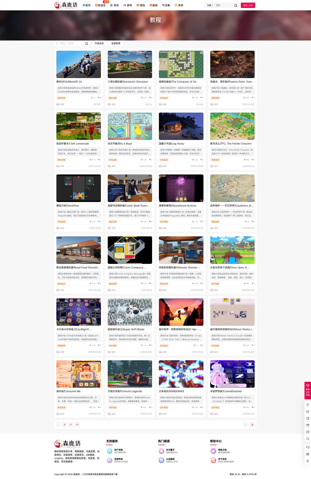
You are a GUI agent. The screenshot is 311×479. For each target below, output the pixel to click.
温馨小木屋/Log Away (171, 143)
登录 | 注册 (248, 5)
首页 (88, 5)
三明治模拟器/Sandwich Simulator (128, 81)
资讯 (116, 5)
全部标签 (115, 43)
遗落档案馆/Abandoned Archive (177, 205)
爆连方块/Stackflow (67, 205)
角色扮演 (61, 407)
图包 (142, 5)
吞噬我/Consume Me (68, 391)
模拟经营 (113, 98)
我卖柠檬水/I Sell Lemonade (72, 143)
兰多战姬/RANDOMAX (171, 391)
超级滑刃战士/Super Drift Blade (126, 329)
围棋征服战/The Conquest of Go (177, 81)
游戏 (129, 5)
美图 (155, 5)
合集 (167, 5)
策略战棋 (215, 98)
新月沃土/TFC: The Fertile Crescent (231, 143)
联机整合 (61, 283)
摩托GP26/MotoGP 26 (69, 81)
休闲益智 (164, 98)
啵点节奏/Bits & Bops (120, 143)
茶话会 (102, 3)
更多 (180, 5)
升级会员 (99, 43)
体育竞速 (61, 98)
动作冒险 (164, 221)
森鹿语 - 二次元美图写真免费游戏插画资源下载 (95, 474)
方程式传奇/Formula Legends (125, 391)
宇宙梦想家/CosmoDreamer (226, 391)
